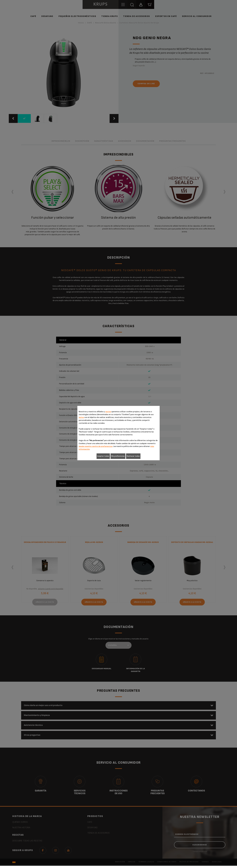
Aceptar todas (103, 456)
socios (108, 411)
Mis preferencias (118, 456)
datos (81, 417)
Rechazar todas (133, 456)
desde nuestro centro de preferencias (95, 446)
